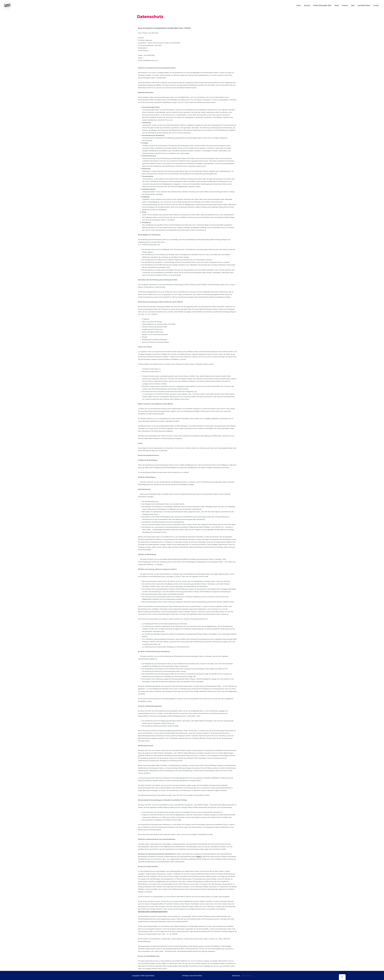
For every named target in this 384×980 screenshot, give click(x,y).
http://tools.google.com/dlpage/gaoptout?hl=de (152, 911)
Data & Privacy (246, 975)
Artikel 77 (199, 856)
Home (298, 5)
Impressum (236, 975)
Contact (376, 5)
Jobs (352, 5)
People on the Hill (189, 975)
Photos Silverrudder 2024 (322, 5)
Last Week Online (364, 5)
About (337, 5)
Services (307, 5)
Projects (345, 5)
